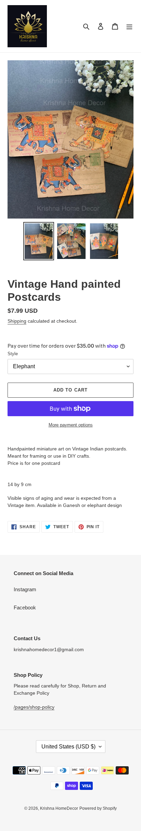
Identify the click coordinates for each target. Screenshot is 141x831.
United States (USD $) (68, 746)
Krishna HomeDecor (59, 808)
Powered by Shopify (98, 808)
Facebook (25, 607)
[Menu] (129, 26)
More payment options (71, 424)
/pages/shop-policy (34, 707)
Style (13, 353)
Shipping (17, 321)
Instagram (25, 589)
